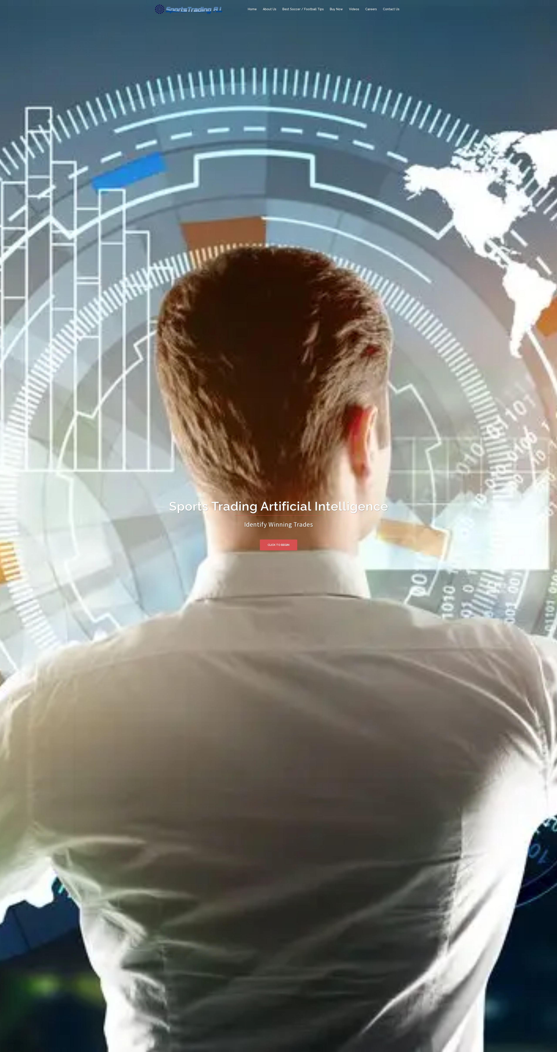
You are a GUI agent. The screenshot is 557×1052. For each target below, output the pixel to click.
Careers (371, 9)
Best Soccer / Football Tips (303, 9)
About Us (269, 9)
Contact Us (391, 9)
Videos (354, 9)
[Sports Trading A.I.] (188, 9)
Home (252, 9)
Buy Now (336, 9)
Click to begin (278, 544)
